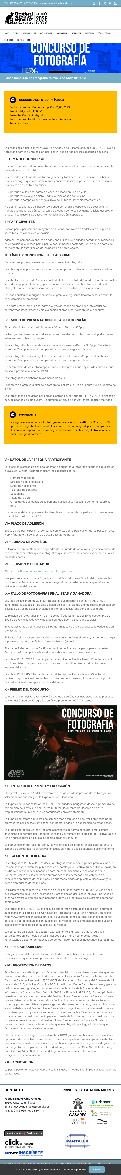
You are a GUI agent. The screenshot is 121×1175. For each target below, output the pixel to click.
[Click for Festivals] (19, 1138)
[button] (29, 39)
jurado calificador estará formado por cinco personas (40, 571)
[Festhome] (23, 1132)
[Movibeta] (23, 1152)
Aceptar (96, 1169)
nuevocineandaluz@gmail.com (56, 3)
